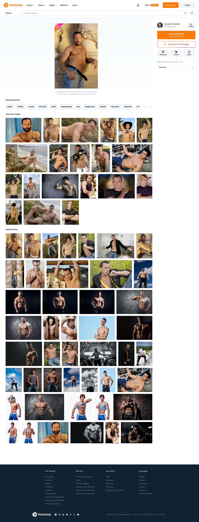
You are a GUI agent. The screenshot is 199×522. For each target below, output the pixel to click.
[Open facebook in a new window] (56, 514)
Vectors (29, 5)
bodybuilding (66, 106)
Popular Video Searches (85, 493)
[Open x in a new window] (74, 514)
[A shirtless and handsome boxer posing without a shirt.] (80, 158)
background (90, 106)
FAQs (108, 477)
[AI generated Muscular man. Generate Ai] (24, 354)
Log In (187, 5)
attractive (115, 106)
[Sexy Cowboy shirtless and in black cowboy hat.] (126, 130)
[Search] (185, 13)
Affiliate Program (82, 483)
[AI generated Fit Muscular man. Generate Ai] (134, 328)
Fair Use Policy (160, 514)
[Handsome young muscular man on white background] (14, 407)
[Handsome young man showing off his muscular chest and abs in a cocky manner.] (115, 245)
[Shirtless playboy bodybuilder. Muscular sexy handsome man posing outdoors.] (90, 380)
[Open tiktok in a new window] (71, 514)
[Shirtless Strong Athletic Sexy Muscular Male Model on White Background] (35, 274)
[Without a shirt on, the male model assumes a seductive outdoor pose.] (52, 354)
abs (78, 106)
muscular (42, 106)
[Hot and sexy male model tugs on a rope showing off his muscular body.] (50, 245)
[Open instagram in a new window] (59, 514)
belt (138, 106)
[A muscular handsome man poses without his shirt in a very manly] (108, 130)
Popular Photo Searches (85, 490)
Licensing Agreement (84, 477)
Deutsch (142, 487)
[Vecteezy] (13, 5)
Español (142, 480)
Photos (41, 5)
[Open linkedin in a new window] (63, 514)
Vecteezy (48, 480)
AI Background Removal (54, 500)
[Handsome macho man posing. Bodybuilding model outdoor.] (144, 354)
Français (142, 490)
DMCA (78, 480)
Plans (147, 5)
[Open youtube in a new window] (78, 514)
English (142, 477)
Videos (52, 5)
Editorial (63, 5)
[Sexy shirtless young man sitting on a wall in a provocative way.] (101, 158)
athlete (20, 106)
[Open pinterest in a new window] (67, 514)
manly (9, 106)
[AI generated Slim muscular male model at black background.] (23, 302)
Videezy (48, 483)
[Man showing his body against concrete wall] (134, 302)
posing (31, 106)
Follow (191, 26)
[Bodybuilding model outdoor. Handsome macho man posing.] (14, 380)
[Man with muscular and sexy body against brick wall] (132, 407)
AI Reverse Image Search (55, 497)
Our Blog (109, 487)
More (75, 5)
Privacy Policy (148, 514)
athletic (103, 106)
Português (143, 483)
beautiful (128, 106)
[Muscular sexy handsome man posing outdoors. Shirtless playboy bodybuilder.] (72, 380)
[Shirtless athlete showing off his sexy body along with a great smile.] (144, 130)
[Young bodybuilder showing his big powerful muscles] (87, 432)
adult (53, 106)
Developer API (50, 493)
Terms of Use (137, 514)
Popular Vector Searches (85, 487)
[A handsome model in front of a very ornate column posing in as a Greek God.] (15, 274)
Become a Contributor (114, 490)
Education (49, 490)
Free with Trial (176, 35)
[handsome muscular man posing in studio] (33, 380)
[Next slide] (149, 106)
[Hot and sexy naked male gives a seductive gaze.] (67, 274)
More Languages (145, 493)
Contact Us (110, 480)
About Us (109, 483)
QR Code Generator (52, 504)
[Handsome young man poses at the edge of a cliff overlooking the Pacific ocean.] (42, 212)
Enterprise (49, 487)
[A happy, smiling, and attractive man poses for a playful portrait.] (144, 245)
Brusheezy (49, 477)
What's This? (179, 62)
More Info (162, 67)
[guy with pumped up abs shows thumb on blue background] (97, 328)
